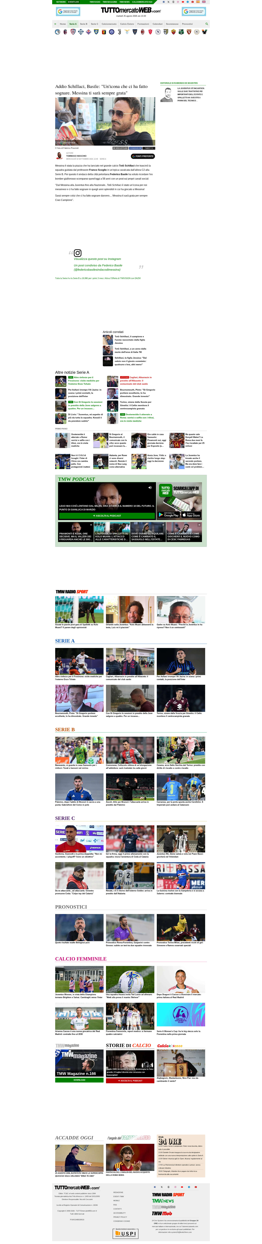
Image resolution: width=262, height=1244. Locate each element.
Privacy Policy (120, 1217)
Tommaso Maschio (76, 156)
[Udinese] (197, 32)
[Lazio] (127, 32)
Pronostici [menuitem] (187, 24)
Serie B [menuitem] (83, 24)
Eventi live (73, 2)
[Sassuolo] (181, 32)
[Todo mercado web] (198, 2)
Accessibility (119, 1213)
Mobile (116, 1201)
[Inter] (112, 32)
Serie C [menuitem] (94, 24)
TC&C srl (67, 1193)
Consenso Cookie (121, 1221)
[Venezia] (204, 32)
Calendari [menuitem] (158, 24)
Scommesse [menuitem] (172, 24)
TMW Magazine (110, 2)
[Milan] (142, 32)
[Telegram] (188, 2)
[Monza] (150, 32)
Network (61, 2)
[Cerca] (207, 24)
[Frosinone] (96, 32)
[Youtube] (183, 2)
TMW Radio (95, 2)
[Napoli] (158, 32)
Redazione (118, 1192)
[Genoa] (104, 32)
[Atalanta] (57, 32)
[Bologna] (65, 32)
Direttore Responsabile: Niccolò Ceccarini (77, 1199)
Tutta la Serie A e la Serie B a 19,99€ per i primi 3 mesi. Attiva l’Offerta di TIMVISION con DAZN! (98, 278)
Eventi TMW (118, 1197)
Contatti (117, 1209)
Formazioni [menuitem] (143, 24)
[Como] (81, 32)
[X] (168, 2)
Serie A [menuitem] (73, 24)
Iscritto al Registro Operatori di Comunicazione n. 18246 (77, 1205)
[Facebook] (164, 2)
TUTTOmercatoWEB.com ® (86, 1211)
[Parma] (166, 32)
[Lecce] (135, 32)
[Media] (192, 2)
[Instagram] (178, 2)
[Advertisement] (183, 202)
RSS (115, 1205)
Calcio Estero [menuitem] (127, 24)
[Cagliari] (73, 32)
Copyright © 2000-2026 (66, 1211)
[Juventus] (119, 32)
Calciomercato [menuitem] (109, 24)
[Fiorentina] (88, 32)
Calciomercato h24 (142, 2)
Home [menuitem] (63, 24)
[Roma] (173, 32)
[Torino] (189, 32)
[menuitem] (55, 24)
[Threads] (173, 2)
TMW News (124, 2)
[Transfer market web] (204, 2)
